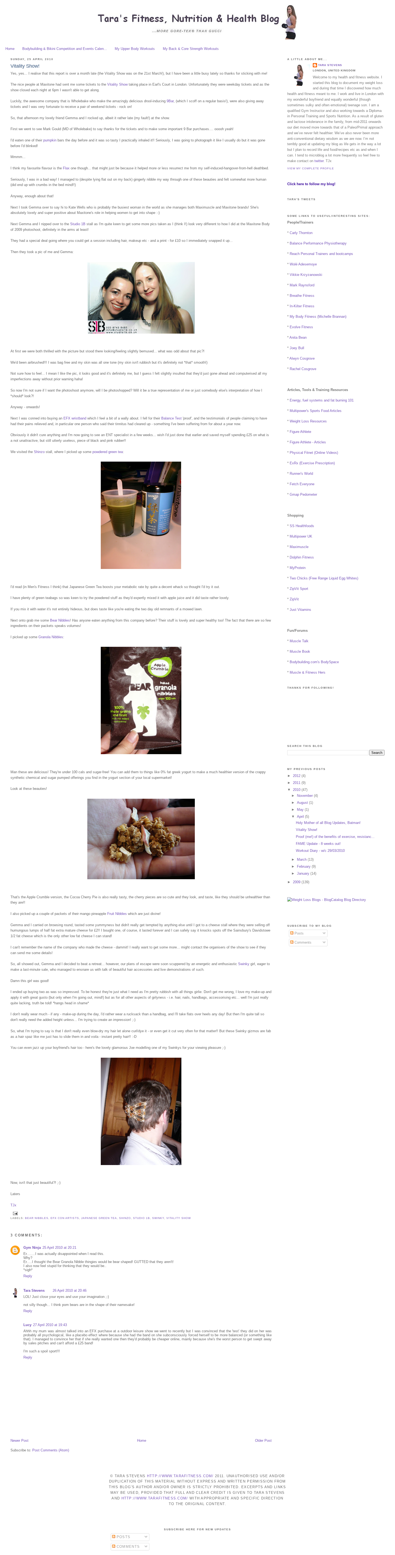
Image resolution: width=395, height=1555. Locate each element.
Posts (298, 933)
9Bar (170, 101)
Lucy (27, 1325)
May (301, 810)
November (305, 796)
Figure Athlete (300, 432)
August (303, 803)
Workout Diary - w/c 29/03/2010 (320, 851)
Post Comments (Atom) (50, 1450)
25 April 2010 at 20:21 (59, 1248)
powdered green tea (107, 452)
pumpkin (49, 140)
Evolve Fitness (301, 327)
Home (10, 49)
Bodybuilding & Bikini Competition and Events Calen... (64, 49)
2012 (297, 776)
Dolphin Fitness (302, 557)
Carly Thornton (301, 233)
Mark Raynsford (302, 285)
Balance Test (171, 418)
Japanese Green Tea (99, 1218)
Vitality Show (117, 84)
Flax (66, 168)
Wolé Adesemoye (303, 264)
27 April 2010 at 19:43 (50, 1325)
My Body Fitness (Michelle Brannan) (318, 317)
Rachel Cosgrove (303, 369)
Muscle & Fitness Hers (307, 672)
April (301, 817)
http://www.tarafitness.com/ (180, 1476)
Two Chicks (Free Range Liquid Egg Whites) (324, 578)
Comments (302, 942)
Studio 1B (77, 224)
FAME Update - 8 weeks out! (318, 844)
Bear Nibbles (60, 620)
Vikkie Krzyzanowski (306, 275)
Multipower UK (301, 536)
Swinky (243, 964)
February (304, 866)
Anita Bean (298, 337)
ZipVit (294, 599)
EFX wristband (74, 418)
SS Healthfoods (302, 526)
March (302, 859)
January (303, 873)
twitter (319, 161)
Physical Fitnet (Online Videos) (314, 453)
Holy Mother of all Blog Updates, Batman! (328, 823)
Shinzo (39, 452)
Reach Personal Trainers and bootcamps (321, 254)
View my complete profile (310, 168)
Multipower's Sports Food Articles (316, 411)
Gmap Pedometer (303, 494)
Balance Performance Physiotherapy (318, 243)
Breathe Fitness (302, 296)
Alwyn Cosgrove (302, 358)
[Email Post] (14, 1213)
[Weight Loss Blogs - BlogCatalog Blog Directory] (326, 900)
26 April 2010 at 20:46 (70, 1290)
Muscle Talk (299, 641)
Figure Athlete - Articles (308, 442)
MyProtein (298, 568)
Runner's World (301, 474)
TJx (13, 1205)
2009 (297, 882)
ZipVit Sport (299, 589)
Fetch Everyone (302, 484)
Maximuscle (299, 547)
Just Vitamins (300, 610)
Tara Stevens (34, 1290)
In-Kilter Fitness (302, 306)
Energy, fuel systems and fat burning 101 (322, 400)
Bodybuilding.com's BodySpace (314, 662)
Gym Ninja (32, 1248)
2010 (297, 790)
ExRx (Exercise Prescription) (312, 463)
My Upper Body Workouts (135, 49)
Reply (27, 1276)
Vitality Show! (25, 66)
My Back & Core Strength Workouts (191, 49)
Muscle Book (300, 651)
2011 (297, 783)
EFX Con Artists (65, 1218)
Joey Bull (297, 348)
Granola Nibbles (50, 637)
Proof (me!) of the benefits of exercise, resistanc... (335, 837)
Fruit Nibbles (117, 914)
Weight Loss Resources (308, 421)
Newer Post (19, 1441)
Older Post (263, 1441)
